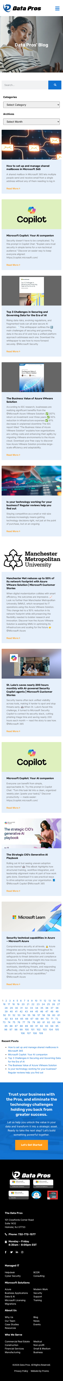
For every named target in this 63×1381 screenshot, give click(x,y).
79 (33, 1022)
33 (31, 1008)
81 (43, 1022)
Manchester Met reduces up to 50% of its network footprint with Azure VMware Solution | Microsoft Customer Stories (30, 583)
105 (57, 1029)
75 (14, 1022)
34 (36, 1008)
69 (42, 1018)
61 (59, 1015)
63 (11, 1018)
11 (41, 1000)
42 (21, 1011)
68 (37, 1018)
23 (38, 1004)
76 (18, 1022)
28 (6, 1008)
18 (13, 1004)
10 (36, 1000)
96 (5, 1029)
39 (6, 1011)
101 (32, 1029)
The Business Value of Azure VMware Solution (32, 1065)
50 (4, 1015)
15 (59, 1000)
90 (31, 1026)
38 (57, 1008)
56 (33, 1015)
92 (41, 1026)
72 (56, 1018)
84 (59, 1022)
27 (58, 1004)
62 (6, 1018)
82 (48, 1022)
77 (23, 1022)
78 (28, 1022)
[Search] (54, 85)
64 (16, 1018)
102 (39, 1029)
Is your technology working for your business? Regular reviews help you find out (29, 505)
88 (21, 1026)
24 (43, 1004)
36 (46, 1008)
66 (26, 1018)
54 (24, 1015)
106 (23, 1033)
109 (41, 1033)
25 (48, 1004)
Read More (12, 188)
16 (4, 1004)
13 (49, 1000)
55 (29, 1015)
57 (38, 1015)
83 (53, 1022)
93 (46, 1026)
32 (26, 1008)
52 (14, 1015)
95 (57, 1026)
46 (41, 1011)
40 (11, 1011)
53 (19, 1015)
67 (32, 1018)
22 (33, 1004)
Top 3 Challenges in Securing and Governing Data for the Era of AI (27, 313)
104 (51, 1029)
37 (52, 1008)
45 (36, 1011)
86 (11, 1026)
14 (54, 1000)
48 (51, 1011)
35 (41, 1008)
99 (21, 1029)
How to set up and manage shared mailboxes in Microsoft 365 (27, 167)
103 (45, 1029)
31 (21, 1008)
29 (11, 1008)
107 (29, 1033)
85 (6, 1026)
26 (53, 1004)
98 (16, 1029)
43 (26, 1011)
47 (46, 1011)
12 (45, 1000)
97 (11, 1029)
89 (26, 1026)
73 (4, 1022)
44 (31, 1011)
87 (16, 1026)
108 (35, 1033)
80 (38, 1022)
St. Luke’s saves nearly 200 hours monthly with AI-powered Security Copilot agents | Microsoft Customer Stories (29, 689)
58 (43, 1015)
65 (21, 1018)
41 (16, 1011)
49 (57, 1011)
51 (9, 1015)
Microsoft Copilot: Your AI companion (30, 235)
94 (51, 1026)
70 (47, 1018)
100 (27, 1029)
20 (23, 1004)
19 (18, 1004)
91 (36, 1026)
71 (52, 1018)
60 (53, 1015)
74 (9, 1022)
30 (16, 1008)
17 (9, 1004)
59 (48, 1015)
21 (28, 1004)
